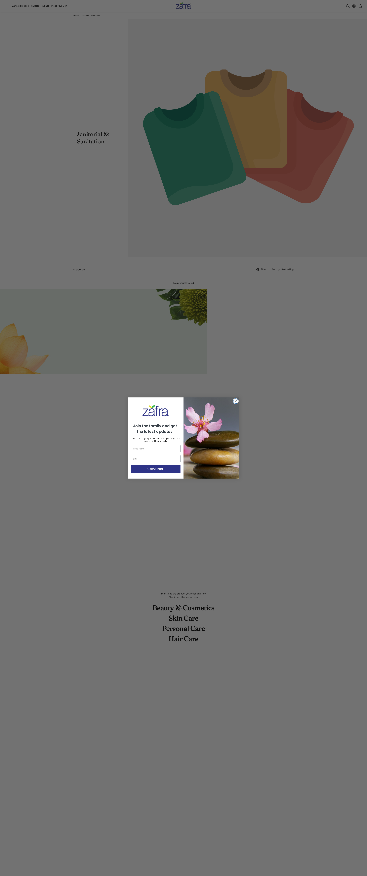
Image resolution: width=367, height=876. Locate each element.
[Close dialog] (235, 401)
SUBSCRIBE (155, 469)
